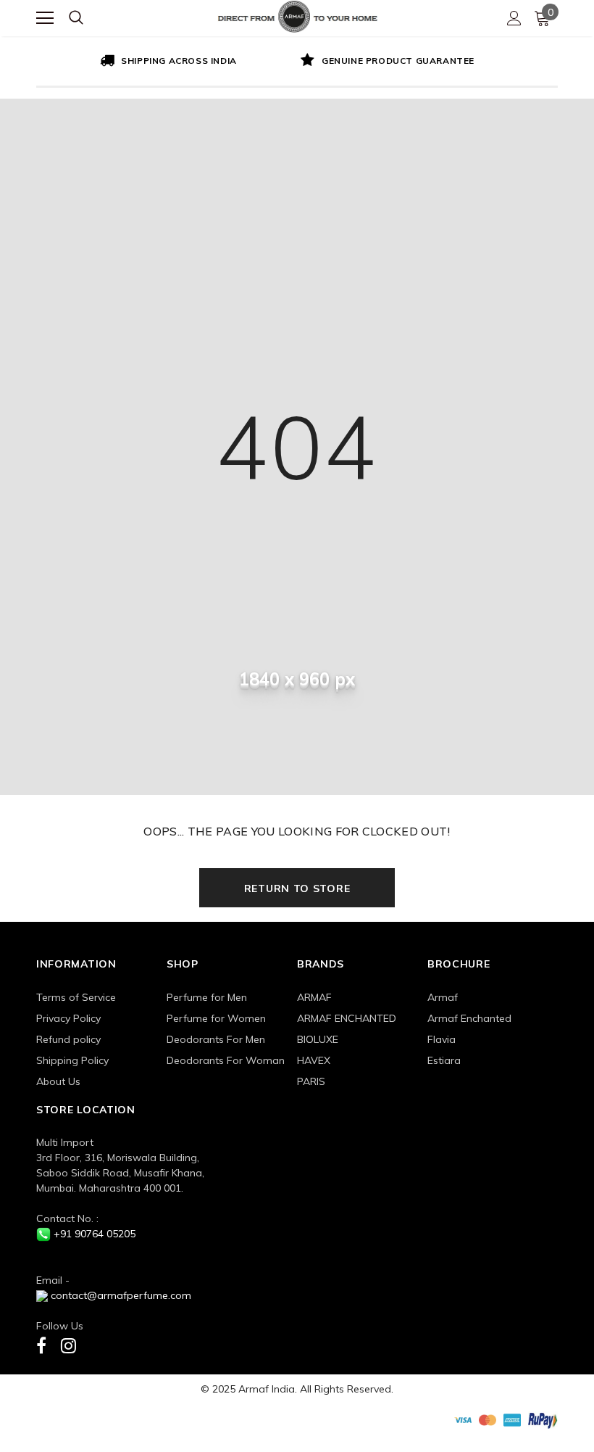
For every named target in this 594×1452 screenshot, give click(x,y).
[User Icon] (514, 18)
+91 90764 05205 (94, 1233)
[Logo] (297, 15)
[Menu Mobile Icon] (45, 18)
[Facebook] (41, 1345)
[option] (166, 61)
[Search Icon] (76, 18)
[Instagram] (68, 1345)
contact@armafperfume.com (121, 1295)
